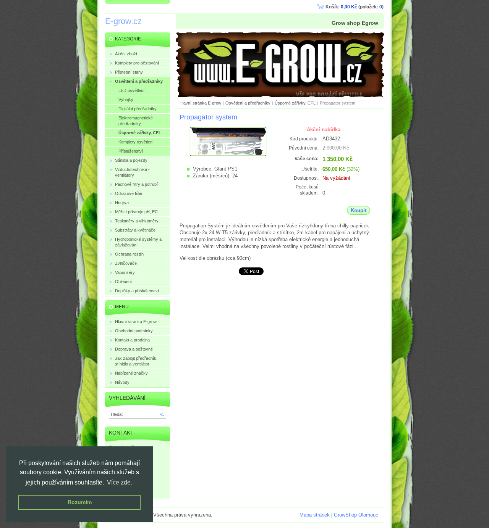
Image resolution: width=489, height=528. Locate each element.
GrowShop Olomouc (356, 515)
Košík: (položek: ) (354, 7)
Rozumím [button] (80, 502)
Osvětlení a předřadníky (247, 103)
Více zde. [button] (119, 482)
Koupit (358, 210)
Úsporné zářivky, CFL (295, 103)
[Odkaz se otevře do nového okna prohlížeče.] (228, 154)
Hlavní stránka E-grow (200, 103)
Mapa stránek (315, 515)
